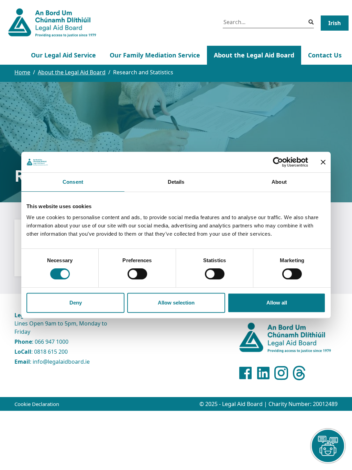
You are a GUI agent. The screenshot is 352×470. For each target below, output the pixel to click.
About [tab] (279, 182)
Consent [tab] (73, 182)
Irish (334, 23)
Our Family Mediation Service (155, 55)
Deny (75, 303)
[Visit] (281, 373)
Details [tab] (176, 182)
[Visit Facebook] (245, 373)
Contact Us (325, 55)
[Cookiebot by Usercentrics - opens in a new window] (278, 162)
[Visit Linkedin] (263, 373)
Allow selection (176, 303)
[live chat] (328, 446)
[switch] (137, 273)
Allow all (276, 303)
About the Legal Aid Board (254, 55)
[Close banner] (323, 162)
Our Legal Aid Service (63, 55)
